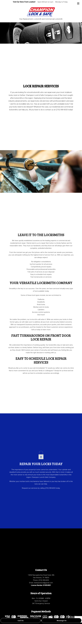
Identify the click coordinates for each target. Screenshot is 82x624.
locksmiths (34, 319)
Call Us (20, 620)
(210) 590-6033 (43, 580)
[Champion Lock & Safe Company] (41, 11)
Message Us (61, 620)
